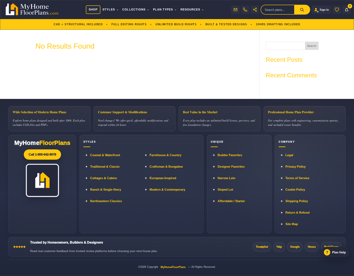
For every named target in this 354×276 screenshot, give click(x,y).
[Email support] (235, 10)
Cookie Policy (295, 189)
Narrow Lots (226, 178)
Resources (190, 9)
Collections (133, 9)
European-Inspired (163, 178)
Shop (93, 9)
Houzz (312, 246)
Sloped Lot (225, 189)
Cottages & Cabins (103, 178)
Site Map (291, 224)
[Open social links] (255, 10)
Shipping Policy (296, 201)
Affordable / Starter (231, 201)
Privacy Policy (295, 166)
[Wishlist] (337, 10)
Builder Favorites (230, 155)
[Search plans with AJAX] (302, 9)
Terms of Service (297, 178)
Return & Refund (297, 212)
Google (295, 246)
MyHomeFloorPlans (173, 267)
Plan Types (163, 9)
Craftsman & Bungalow (166, 166)
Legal (289, 155)
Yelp (279, 246)
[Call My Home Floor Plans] (245, 10)
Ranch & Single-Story (105, 189)
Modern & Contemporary (167, 189)
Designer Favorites (231, 166)
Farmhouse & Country (165, 155)
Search (311, 45)
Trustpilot (262, 246)
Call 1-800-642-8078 (42, 154)
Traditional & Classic (105, 166)
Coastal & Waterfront (105, 155)
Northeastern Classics (106, 201)
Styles (108, 9)
